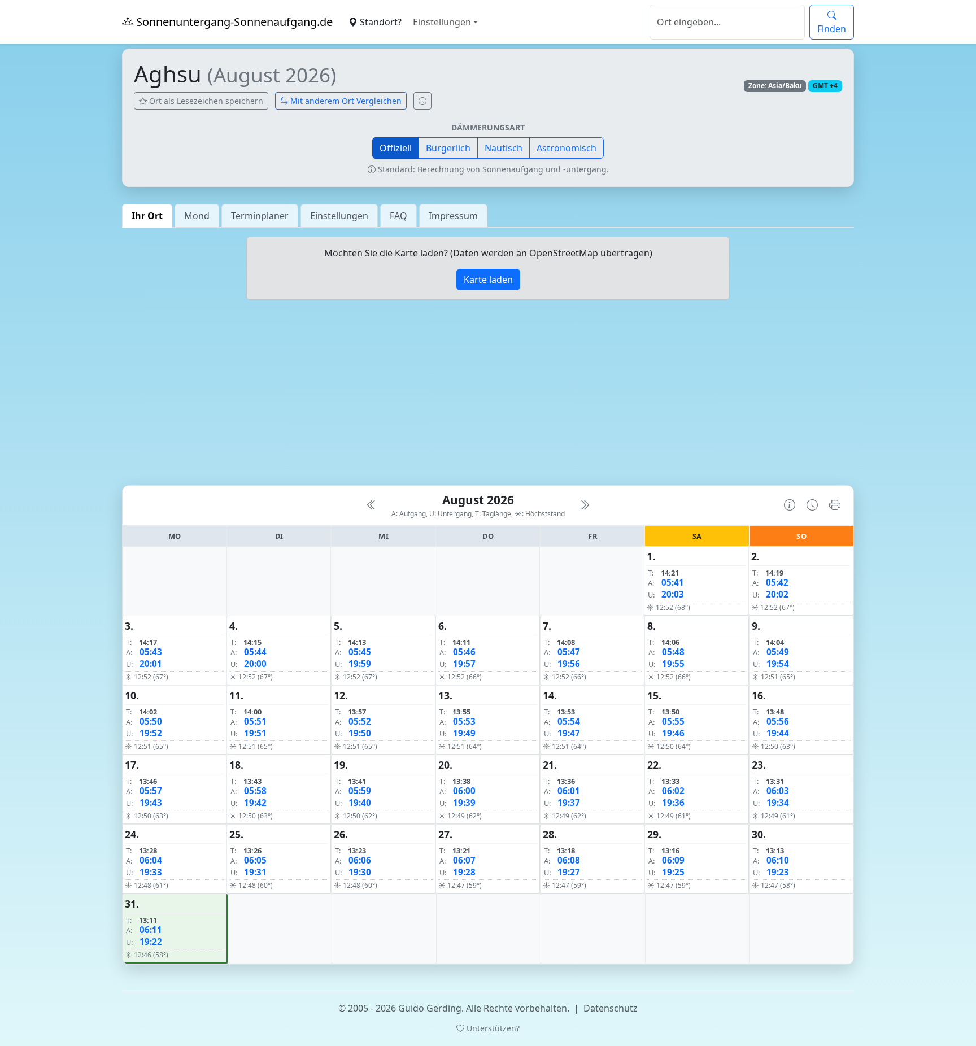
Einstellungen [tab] (339, 216)
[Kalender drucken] (835, 505)
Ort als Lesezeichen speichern (205, 100)
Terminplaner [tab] (260, 216)
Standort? (380, 22)
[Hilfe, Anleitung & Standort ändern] (789, 505)
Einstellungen (442, 22)
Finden (831, 29)
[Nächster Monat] (584, 505)
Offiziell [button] (396, 148)
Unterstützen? (492, 1028)
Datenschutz (610, 1008)
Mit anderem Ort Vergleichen (345, 100)
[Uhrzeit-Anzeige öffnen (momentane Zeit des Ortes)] (422, 101)
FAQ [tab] (398, 216)
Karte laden (488, 279)
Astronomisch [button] (566, 148)
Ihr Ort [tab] (147, 216)
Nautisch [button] (503, 148)
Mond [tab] (197, 216)
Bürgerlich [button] (448, 148)
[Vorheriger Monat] (371, 505)
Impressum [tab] (453, 216)
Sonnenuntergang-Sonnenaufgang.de (233, 21)
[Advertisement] (488, 397)
